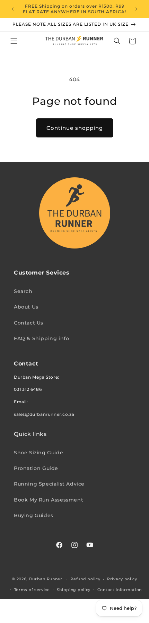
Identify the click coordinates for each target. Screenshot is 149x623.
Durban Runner (45, 578)
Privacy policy (122, 578)
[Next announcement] (136, 9)
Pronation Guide (36, 468)
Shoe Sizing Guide (38, 452)
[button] (13, 41)
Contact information (119, 589)
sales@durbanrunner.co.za (44, 414)
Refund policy (85, 578)
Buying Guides (33, 515)
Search (23, 291)
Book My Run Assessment (48, 500)
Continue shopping (74, 128)
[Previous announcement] (12, 9)
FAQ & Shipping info (41, 338)
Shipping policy (74, 589)
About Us (26, 307)
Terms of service (32, 589)
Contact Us (28, 323)
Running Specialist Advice (49, 484)
